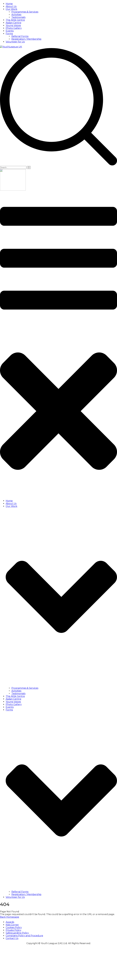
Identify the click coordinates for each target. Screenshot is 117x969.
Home (9, 3)
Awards (10, 922)
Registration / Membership (26, 39)
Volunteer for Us (15, 41)
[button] (58, 344)
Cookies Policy (14, 927)
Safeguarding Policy (17, 933)
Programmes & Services (24, 11)
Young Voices (13, 25)
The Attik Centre (15, 20)
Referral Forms (19, 36)
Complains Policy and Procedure (24, 935)
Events (10, 30)
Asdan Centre (13, 22)
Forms (9, 33)
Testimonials (18, 17)
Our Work (11, 9)
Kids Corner (12, 924)
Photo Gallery (14, 28)
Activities (16, 14)
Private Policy (13, 930)
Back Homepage (9, 917)
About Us (11, 6)
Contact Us (12, 938)
